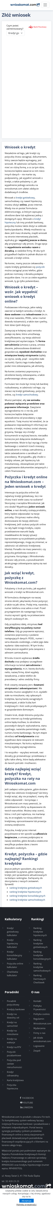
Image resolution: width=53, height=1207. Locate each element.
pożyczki (40, 266)
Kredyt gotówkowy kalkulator (13, 932)
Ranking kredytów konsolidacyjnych (42, 955)
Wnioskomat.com (42, 1023)
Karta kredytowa (15, 1080)
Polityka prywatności (26, 1204)
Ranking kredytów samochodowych (42, 967)
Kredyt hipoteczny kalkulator (12, 943)
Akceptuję (26, 1200)
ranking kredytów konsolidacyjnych (27, 895)
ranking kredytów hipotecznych (25, 891)
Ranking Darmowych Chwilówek (39, 979)
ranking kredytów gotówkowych (25, 887)
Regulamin (38, 1018)
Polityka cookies (41, 1014)
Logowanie (38, 1045)
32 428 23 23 (12, 1181)
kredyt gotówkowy (25, 197)
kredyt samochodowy (27, 394)
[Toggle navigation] (45, 5)
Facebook (28, 1097)
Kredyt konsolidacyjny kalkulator (14, 955)
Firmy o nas (39, 1032)
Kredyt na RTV (14, 1047)
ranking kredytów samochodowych (27, 899)
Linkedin (28, 1107)
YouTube (27, 1102)
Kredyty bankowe (16, 1009)
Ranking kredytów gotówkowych (40, 943)
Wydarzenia (39, 1028)
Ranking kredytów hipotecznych (40, 932)
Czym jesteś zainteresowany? (14, 27)
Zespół (36, 1050)
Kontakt (37, 1001)
